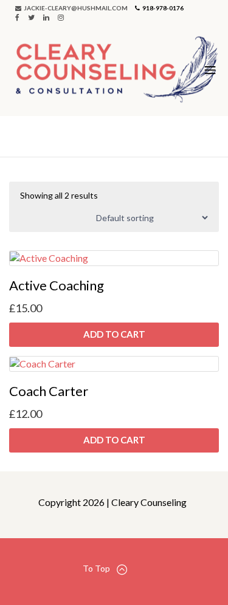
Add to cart (114, 334)
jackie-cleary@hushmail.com (75, 8)
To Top (96, 568)
